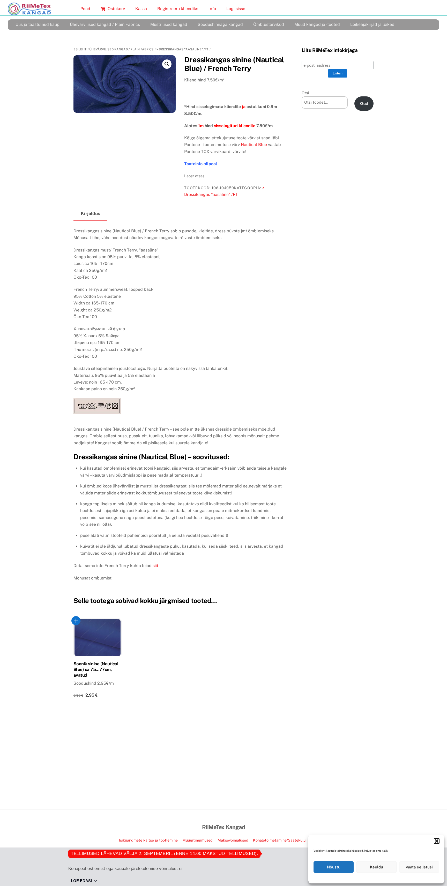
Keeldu (376, 867)
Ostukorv (116, 8)
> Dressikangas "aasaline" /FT (182, 49)
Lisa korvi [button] (75, 620)
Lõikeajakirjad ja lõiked (372, 24)
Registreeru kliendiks (177, 8)
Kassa (141, 8)
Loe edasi (81, 881)
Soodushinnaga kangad (220, 24)
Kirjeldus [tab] (90, 213)
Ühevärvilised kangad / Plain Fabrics (105, 24)
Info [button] (212, 8)
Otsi (305, 93)
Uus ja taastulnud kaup (37, 24)
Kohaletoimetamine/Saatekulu (279, 840)
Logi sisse (235, 8)
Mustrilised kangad (168, 24)
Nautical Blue (254, 144)
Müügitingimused (197, 840)
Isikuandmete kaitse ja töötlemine (148, 840)
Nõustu (333, 867)
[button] (436, 841)
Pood (85, 8)
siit (155, 565)
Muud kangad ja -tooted (317, 24)
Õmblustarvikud (268, 24)
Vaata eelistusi (419, 867)
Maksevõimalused (233, 840)
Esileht (79, 49)
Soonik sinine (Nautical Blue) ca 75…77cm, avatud (95, 669)
